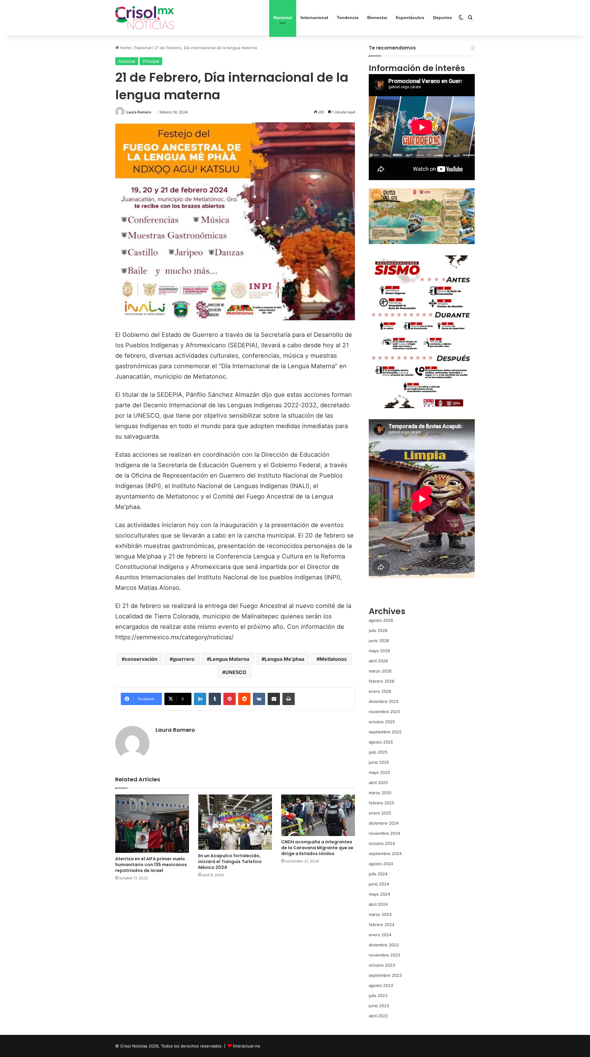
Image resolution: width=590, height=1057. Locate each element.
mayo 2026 (379, 650)
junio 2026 (379, 640)
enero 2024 (380, 934)
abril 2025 (378, 782)
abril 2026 (378, 660)
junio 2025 (379, 762)
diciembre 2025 (384, 701)
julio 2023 (378, 995)
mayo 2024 (379, 894)
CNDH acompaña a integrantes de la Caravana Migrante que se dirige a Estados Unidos (317, 848)
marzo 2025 (380, 792)
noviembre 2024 (384, 833)
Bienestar (377, 17)
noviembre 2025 (384, 711)
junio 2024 (379, 883)
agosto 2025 (381, 742)
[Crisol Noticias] (144, 17)
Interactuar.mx (246, 1045)
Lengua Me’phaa (284, 659)
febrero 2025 (381, 802)
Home (125, 47)
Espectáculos (410, 17)
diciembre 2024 (384, 823)
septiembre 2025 (385, 731)
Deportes (442, 17)
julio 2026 (378, 630)
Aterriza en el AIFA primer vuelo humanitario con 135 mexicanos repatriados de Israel (151, 865)
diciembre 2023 (384, 944)
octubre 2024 (382, 843)
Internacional (314, 17)
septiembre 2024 (385, 853)
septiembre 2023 (385, 975)
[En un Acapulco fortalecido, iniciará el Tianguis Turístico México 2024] (235, 822)
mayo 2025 (379, 772)
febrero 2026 (381, 681)
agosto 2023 (381, 985)
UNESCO (235, 672)
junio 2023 (379, 1005)
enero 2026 (380, 691)
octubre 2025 (382, 721)
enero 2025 (380, 812)
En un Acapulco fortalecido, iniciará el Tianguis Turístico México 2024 (230, 861)
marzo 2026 (380, 671)
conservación (141, 659)
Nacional (282, 17)
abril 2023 (378, 1015)
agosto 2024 (381, 863)
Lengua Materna (229, 659)
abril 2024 (378, 904)
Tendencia (348, 17)
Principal (151, 61)
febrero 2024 (381, 924)
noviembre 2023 (384, 954)
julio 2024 (378, 873)
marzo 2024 (380, 914)
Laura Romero (138, 112)
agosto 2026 (381, 620)
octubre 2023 (382, 965)
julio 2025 (378, 752)
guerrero (184, 659)
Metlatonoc (333, 659)
